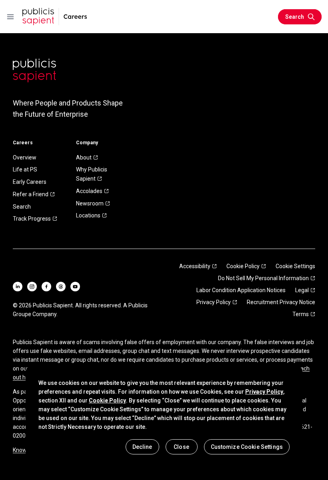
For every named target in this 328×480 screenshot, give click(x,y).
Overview (24, 157)
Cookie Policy (243, 266)
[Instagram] (32, 286)
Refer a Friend (30, 194)
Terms (300, 314)
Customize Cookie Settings (247, 447)
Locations (88, 215)
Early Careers (29, 182)
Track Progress (32, 218)
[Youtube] (75, 286)
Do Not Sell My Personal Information (263, 278)
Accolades (89, 191)
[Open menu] (10, 17)
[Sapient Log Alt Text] (34, 70)
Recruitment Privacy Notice (281, 302)
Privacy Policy (213, 302)
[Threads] (61, 286)
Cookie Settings (295, 266)
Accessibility (194, 266)
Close (181, 447)
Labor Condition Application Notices (241, 290)
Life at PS (25, 169)
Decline (142, 447)
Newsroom (90, 203)
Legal (302, 290)
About (84, 157)
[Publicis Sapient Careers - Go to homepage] (54, 16)
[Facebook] (46, 286)
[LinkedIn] (17, 286)
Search (22, 206)
